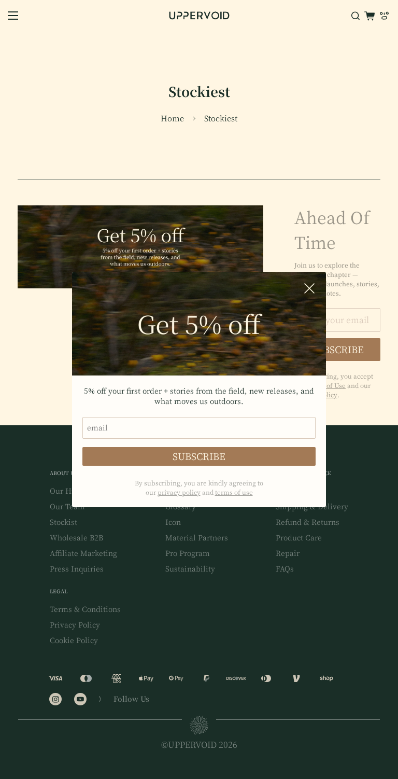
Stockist (63, 522)
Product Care (299, 537)
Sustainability (190, 569)
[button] (369, 15)
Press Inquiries (77, 569)
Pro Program (187, 553)
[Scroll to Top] (378, 722)
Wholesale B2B (76, 537)
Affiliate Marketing (83, 553)
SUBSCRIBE (199, 456)
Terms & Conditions (85, 609)
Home (172, 118)
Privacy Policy (75, 625)
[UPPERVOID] (199, 15)
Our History (71, 491)
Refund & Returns (307, 522)
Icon (173, 522)
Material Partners (196, 537)
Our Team (67, 506)
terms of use (234, 492)
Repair (288, 553)
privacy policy (179, 492)
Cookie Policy (74, 640)
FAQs (285, 569)
